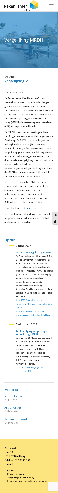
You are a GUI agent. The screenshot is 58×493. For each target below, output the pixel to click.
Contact (8, 464)
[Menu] (50, 5)
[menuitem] (50, 5)
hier (28, 208)
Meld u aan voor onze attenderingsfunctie (27, 481)
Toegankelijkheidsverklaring (20, 477)
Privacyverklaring (15, 474)
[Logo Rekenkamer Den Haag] (24, 5)
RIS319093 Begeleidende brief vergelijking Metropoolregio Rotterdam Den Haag (34, 304)
